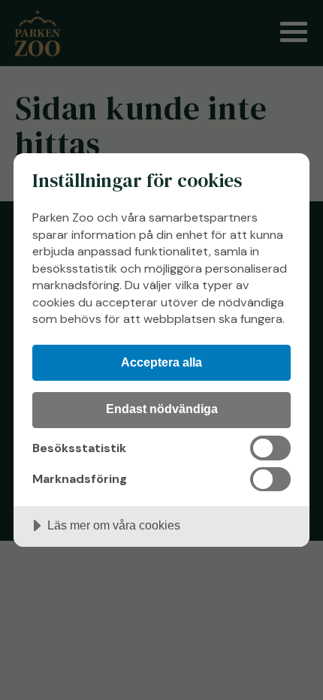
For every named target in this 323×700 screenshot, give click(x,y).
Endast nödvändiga (162, 408)
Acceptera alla (161, 362)
